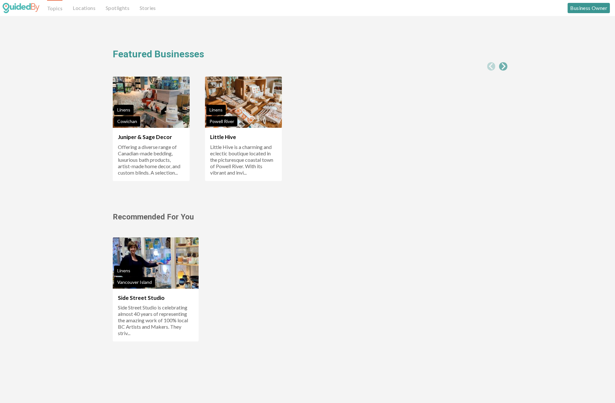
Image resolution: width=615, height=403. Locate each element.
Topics (54, 8)
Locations (84, 8)
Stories (148, 8)
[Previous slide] (491, 66)
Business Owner (588, 8)
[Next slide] (503, 66)
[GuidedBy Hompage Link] (21, 8)
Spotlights (117, 8)
